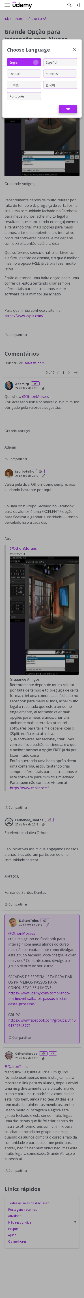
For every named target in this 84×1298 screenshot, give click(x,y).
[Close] (74, 50)
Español (51, 62)
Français (52, 73)
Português (16, 96)
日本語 (14, 85)
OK (68, 109)
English (14, 62)
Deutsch (15, 73)
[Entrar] (77, 5)
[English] (22, 5)
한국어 (50, 85)
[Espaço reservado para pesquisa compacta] (69, 5)
